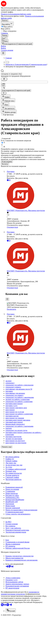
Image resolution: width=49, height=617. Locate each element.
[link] (5, 40)
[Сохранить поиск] (3, 85)
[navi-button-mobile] (3, 53)
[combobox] (11, 74)
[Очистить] (4, 79)
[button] (3, 46)
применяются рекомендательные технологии (20, 593)
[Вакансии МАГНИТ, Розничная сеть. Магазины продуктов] (27, 195)
